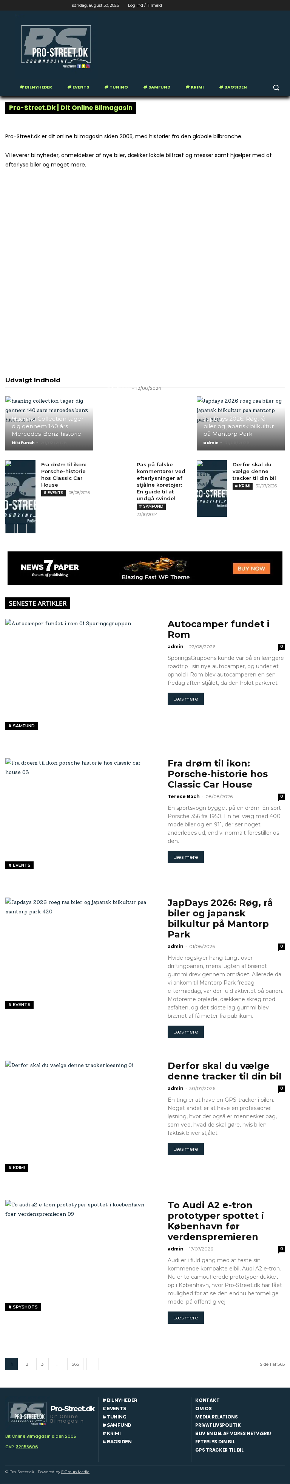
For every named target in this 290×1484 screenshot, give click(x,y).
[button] (276, 87)
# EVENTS (53, 492)
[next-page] (22, 528)
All (81, 379)
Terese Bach (184, 796)
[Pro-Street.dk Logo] (56, 46)
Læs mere (185, 699)
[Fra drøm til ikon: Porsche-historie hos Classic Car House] (20, 498)
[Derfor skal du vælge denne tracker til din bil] (212, 488)
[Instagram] (249, 5)
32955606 (27, 1447)
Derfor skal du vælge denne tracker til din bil (254, 471)
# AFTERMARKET (113, 379)
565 (75, 1364)
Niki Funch (23, 443)
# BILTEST (199, 379)
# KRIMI (242, 486)
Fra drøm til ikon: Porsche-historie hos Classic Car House (218, 774)
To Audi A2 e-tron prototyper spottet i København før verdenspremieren (216, 1221)
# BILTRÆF (233, 379)
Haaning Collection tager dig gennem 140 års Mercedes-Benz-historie (47, 426)
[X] (259, 5)
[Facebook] (238, 5)
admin (211, 443)
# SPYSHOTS (23, 1307)
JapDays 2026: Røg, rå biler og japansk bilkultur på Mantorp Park (238, 426)
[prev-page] (10, 528)
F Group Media (75, 1471)
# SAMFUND (151, 506)
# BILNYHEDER (160, 379)
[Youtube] (280, 5)
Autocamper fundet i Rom (219, 629)
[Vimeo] (269, 5)
